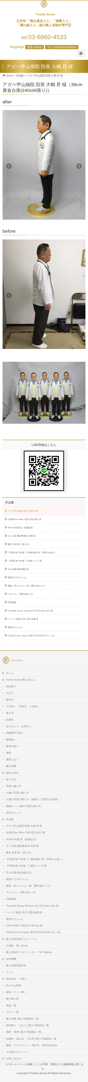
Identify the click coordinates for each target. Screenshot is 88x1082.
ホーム (10, 673)
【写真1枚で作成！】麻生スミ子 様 (25, 561)
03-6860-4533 (44, 36)
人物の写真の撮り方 (17, 792)
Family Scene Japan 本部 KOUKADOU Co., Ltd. (31, 635)
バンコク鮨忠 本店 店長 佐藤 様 (23, 619)
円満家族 (12, 602)
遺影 (8, 752)
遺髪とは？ (12, 759)
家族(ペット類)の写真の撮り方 (23, 806)
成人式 (10, 713)
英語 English (34, 47)
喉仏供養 (11, 766)
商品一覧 (11, 1005)
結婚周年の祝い (15, 732)
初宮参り (11, 686)
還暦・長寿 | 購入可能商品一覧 (23, 1031)
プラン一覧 (12, 1012)
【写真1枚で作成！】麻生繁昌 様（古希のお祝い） (32, 552)
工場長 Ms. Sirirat (17, 945)
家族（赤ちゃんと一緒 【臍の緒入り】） (27, 586)
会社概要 (11, 958)
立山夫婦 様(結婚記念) (18, 569)
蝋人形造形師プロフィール (21, 939)
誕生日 (10, 699)
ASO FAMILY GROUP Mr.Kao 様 (24, 925)
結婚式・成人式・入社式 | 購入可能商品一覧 (31, 1038)
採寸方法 (11, 779)
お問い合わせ (13, 1058)
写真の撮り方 (13, 786)
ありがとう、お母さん (19, 726)
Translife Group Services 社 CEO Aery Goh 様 (30, 610)
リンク (10, 972)
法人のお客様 (13, 985)
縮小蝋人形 (12, 998)
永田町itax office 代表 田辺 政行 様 (24, 519)
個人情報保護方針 (16, 965)
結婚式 (10, 719)
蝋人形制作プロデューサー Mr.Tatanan (29, 952)
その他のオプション (17, 1051)
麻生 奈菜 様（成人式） (19, 544)
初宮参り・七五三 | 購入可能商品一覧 (27, 1025)
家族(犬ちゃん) (15, 627)
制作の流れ (12, 772)
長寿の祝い (12, 746)
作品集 (9, 502)
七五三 (10, 693)
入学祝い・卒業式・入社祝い (22, 706)
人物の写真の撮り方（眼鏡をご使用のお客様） (33, 799)
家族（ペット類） (16, 992)
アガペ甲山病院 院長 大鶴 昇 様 (23, 511)
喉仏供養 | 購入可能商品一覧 (22, 1018)
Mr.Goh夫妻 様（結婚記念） (21, 527)
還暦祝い (11, 739)
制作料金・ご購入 (16, 978)
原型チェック (13, 812)
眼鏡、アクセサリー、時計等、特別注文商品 (31, 1045)
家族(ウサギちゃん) (17, 577)
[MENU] (81, 53)
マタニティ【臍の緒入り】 (21, 594)
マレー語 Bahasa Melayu (61, 47)
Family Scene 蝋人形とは (20, 679)
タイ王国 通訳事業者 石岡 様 (21, 536)
